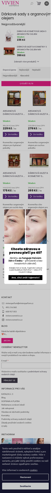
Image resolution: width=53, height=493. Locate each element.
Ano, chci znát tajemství (25, 277)
